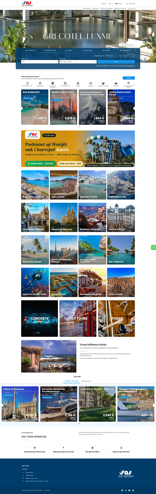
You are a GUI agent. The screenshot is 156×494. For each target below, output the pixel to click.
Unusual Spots (86, 381)
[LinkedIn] (133, 490)
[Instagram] (126, 490)
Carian (116, 62)
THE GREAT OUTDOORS (71, 381)
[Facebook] (122, 490)
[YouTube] (129, 490)
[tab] (71, 381)
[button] (21, 50)
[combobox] (110, 56)
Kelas (120, 56)
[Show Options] (116, 56)
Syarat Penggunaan (129, 66)
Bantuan (104, 3)
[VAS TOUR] (125, 474)
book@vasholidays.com (31, 478)
